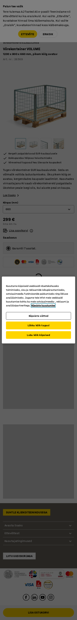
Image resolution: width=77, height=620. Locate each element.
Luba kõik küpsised (38, 334)
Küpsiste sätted (38, 315)
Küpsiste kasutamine (43, 305)
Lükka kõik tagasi (39, 325)
